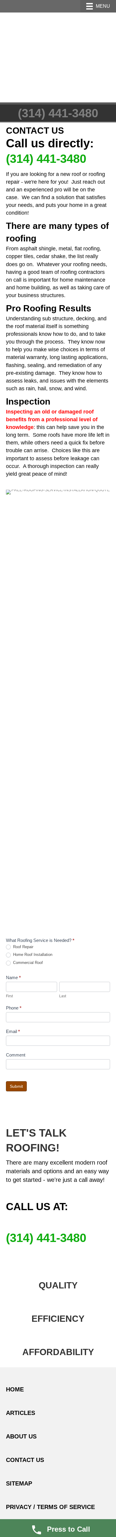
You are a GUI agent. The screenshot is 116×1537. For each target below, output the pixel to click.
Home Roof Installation (32, 954)
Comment (15, 1054)
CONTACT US (25, 1460)
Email (13, 1031)
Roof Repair (22, 947)
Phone (13, 1007)
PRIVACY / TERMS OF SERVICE (50, 1507)
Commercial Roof (27, 962)
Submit (16, 1086)
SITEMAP (19, 1483)
